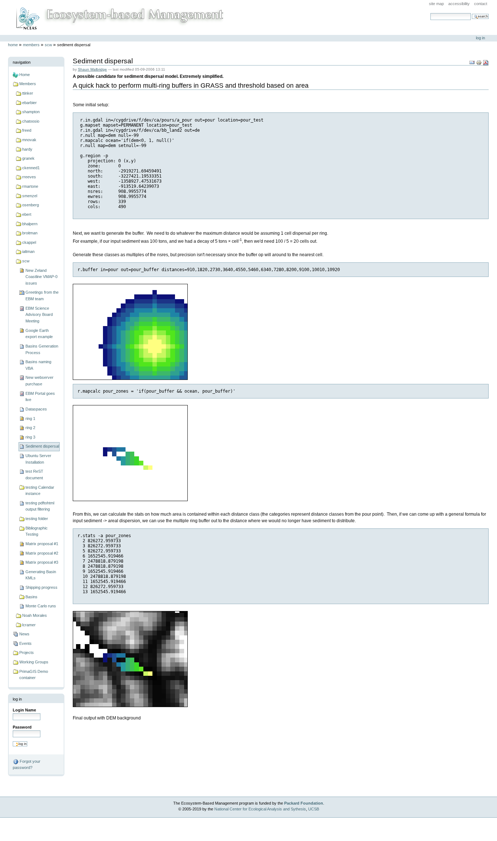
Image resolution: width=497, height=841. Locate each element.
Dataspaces (36, 409)
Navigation (22, 62)
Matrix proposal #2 (41, 553)
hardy (27, 149)
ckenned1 (31, 168)
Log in (480, 38)
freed (26, 130)
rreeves (29, 177)
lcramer (29, 625)
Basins (31, 597)
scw (48, 45)
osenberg (30, 205)
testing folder (36, 518)
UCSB (313, 809)
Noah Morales (34, 615)
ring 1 (30, 418)
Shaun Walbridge (92, 69)
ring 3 (30, 437)
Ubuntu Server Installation (38, 458)
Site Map (436, 3)
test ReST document (34, 474)
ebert (26, 214)
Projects (26, 652)
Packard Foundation (303, 803)
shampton (31, 112)
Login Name (24, 710)
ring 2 (30, 427)
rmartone (30, 186)
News (24, 634)
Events (25, 643)
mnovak (29, 140)
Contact (480, 3)
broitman (29, 233)
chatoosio (30, 121)
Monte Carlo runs (40, 606)
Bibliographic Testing (36, 531)
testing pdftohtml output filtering (39, 506)
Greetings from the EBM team (42, 295)
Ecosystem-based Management (118, 17)
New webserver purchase (39, 380)
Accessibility (459, 3)
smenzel (29, 196)
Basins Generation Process (41, 349)
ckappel (29, 242)
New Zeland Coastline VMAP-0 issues (41, 276)
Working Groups (33, 662)
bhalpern (29, 224)
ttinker (27, 93)
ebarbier (29, 102)
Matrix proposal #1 (41, 544)
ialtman (28, 251)
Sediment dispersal (42, 446)
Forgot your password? (26, 764)
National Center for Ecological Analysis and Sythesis (260, 809)
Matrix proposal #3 (41, 562)
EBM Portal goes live (40, 396)
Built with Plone (248, 826)
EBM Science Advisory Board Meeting (39, 314)
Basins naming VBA (38, 365)
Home (13, 45)
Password (22, 727)
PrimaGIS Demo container (33, 674)
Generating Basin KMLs (40, 575)
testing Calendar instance (39, 490)
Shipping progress (41, 587)
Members (31, 45)
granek (28, 158)
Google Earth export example (39, 333)
